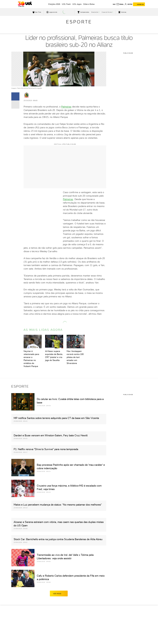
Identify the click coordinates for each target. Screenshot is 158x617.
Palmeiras (66, 106)
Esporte (79, 22)
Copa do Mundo (107, 12)
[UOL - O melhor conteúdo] (25, 4)
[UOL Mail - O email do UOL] (120, 4)
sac (114, 4)
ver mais (57, 594)
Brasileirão (94, 12)
